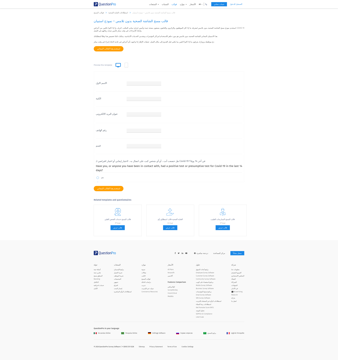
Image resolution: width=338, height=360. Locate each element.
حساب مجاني (219, 4)
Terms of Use (172, 347)
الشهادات (234, 285)
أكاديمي (170, 276)
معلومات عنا (235, 269)
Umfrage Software (158, 333)
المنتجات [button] (153, 4)
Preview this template (103, 65)
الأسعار (193, 4)
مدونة (143, 269)
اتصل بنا (233, 301)
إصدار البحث (118, 288)
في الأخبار (234, 288)
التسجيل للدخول (236, 4)
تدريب (143, 285)
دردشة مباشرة (202, 253)
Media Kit (234, 295)
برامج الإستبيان (119, 269)
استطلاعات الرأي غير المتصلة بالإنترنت (208, 301)
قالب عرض (117, 228)
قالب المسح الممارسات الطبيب (223, 219)
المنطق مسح (98, 276)
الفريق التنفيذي (236, 273)
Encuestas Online (104, 333)
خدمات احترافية (99, 285)
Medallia (170, 296)
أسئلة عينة (97, 269)
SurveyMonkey (173, 290)
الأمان (96, 288)
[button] (206, 4)
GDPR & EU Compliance (204, 314)
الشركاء (234, 282)
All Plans (171, 269)
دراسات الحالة (146, 282)
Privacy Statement (156, 347)
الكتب (143, 276)
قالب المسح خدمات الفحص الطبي (118, 219)
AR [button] (200, 4)
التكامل (96, 282)
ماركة (233, 298)
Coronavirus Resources (150, 292)
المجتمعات (117, 279)
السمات (165, 4)
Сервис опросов (186, 333)
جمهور (116, 282)
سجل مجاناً (237, 253)
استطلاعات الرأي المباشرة (123, 292)
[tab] (126, 65)
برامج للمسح (212, 333)
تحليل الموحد (200, 311)
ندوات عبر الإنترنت (148, 288)
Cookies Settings (187, 347)
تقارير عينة (97, 273)
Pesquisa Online (131, 333)
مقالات (144, 273)
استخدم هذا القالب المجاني (108, 48)
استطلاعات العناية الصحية (118, 13)
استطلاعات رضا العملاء (203, 304)
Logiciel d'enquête (237, 333)
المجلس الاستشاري (237, 276)
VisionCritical (172, 293)
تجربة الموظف (118, 276)
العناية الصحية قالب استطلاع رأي (170, 219)
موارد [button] (182, 4)
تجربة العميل (118, 273)
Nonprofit (171, 273)
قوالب (174, 4)
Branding (97, 279)
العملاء (233, 279)
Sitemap (142, 347)
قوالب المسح (99, 13)
